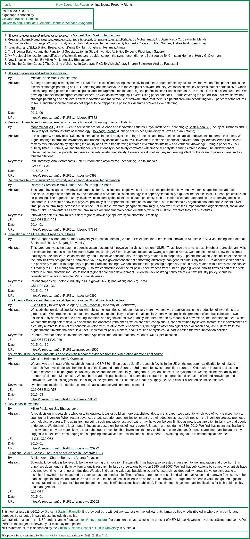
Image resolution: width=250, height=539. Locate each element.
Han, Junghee (90, 47)
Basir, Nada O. (171, 39)
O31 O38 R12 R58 (43, 389)
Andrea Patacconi (165, 63)
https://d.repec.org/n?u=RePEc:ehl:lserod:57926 (64, 229)
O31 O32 (37, 491)
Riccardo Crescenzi (139, 43)
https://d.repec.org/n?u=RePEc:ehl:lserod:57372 (64, 117)
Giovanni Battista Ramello (20, 19)
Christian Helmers (180, 55)
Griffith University (107, 528)
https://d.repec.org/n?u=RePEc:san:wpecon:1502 (64, 349)
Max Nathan (162, 43)
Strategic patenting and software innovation (38, 35)
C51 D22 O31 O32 (43, 285)
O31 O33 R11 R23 (43, 219)
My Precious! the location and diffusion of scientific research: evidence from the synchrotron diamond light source (85, 55)
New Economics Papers (73, 4)
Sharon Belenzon (140, 63)
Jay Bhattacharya (80, 59)
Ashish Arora (117, 63)
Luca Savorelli (156, 51)
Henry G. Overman (208, 55)
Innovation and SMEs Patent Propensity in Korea (41, 47)
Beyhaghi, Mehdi (194, 39)
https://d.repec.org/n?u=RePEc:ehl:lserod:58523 (64, 399)
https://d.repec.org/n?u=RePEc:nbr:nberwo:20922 (65, 448)
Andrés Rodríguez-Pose (189, 43)
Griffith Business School (74, 528)
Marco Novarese (188, 519)
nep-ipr (7, 4)
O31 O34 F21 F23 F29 (46, 339)
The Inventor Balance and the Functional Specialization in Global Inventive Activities (66, 51)
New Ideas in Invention (23, 59)
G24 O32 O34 (40, 166)
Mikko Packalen (56, 59)
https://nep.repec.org (93, 519)
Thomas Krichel (48, 535)
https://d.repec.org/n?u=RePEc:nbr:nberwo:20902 (65, 501)
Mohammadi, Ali (148, 39)
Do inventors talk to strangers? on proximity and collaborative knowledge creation (64, 43)
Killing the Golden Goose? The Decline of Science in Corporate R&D (55, 63)
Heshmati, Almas (113, 47)
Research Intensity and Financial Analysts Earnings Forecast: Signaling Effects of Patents (70, 39)
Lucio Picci (137, 51)
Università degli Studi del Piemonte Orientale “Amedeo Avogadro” (47, 23)
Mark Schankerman (106, 35)
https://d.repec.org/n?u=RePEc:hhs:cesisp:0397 (63, 175)
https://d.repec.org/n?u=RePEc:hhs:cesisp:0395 (63, 295)
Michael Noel (82, 35)
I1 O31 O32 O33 (42, 438)
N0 (33, 108)
